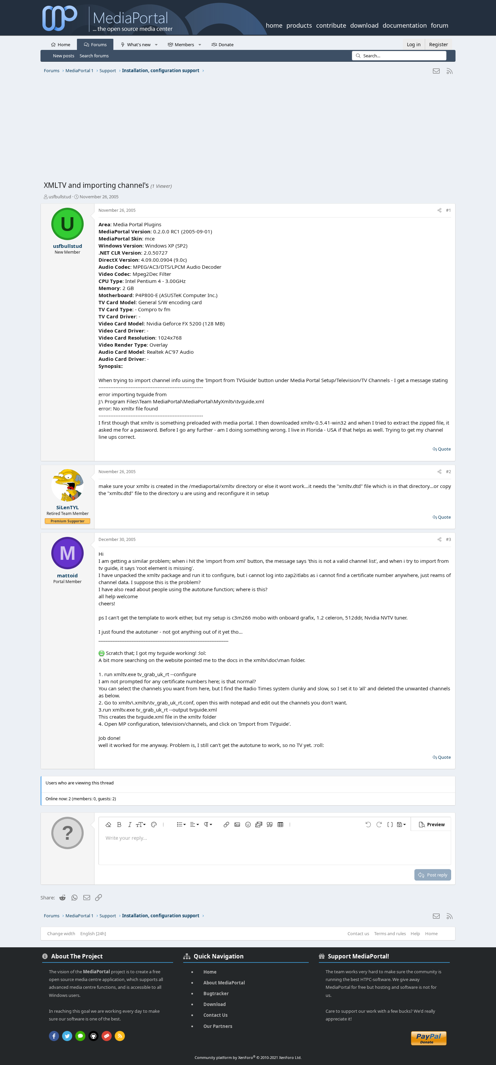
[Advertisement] (246, 130)
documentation (405, 24)
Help (415, 933)
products (299, 24)
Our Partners (217, 1026)
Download (214, 1004)
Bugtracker (216, 993)
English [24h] (93, 933)
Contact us (358, 933)
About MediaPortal (224, 983)
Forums (99, 44)
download (364, 24)
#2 (448, 471)
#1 (448, 210)
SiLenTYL (67, 507)
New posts (63, 56)
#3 (448, 539)
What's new (138, 44)
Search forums (94, 56)
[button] (156, 44)
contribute (331, 24)
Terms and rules (390, 933)
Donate (226, 44)
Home (64, 44)
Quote (444, 449)
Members (184, 44)
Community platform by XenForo (248, 1057)
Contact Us (215, 1015)
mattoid (67, 575)
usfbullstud (60, 197)
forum (439, 24)
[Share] (439, 210)
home (274, 24)
